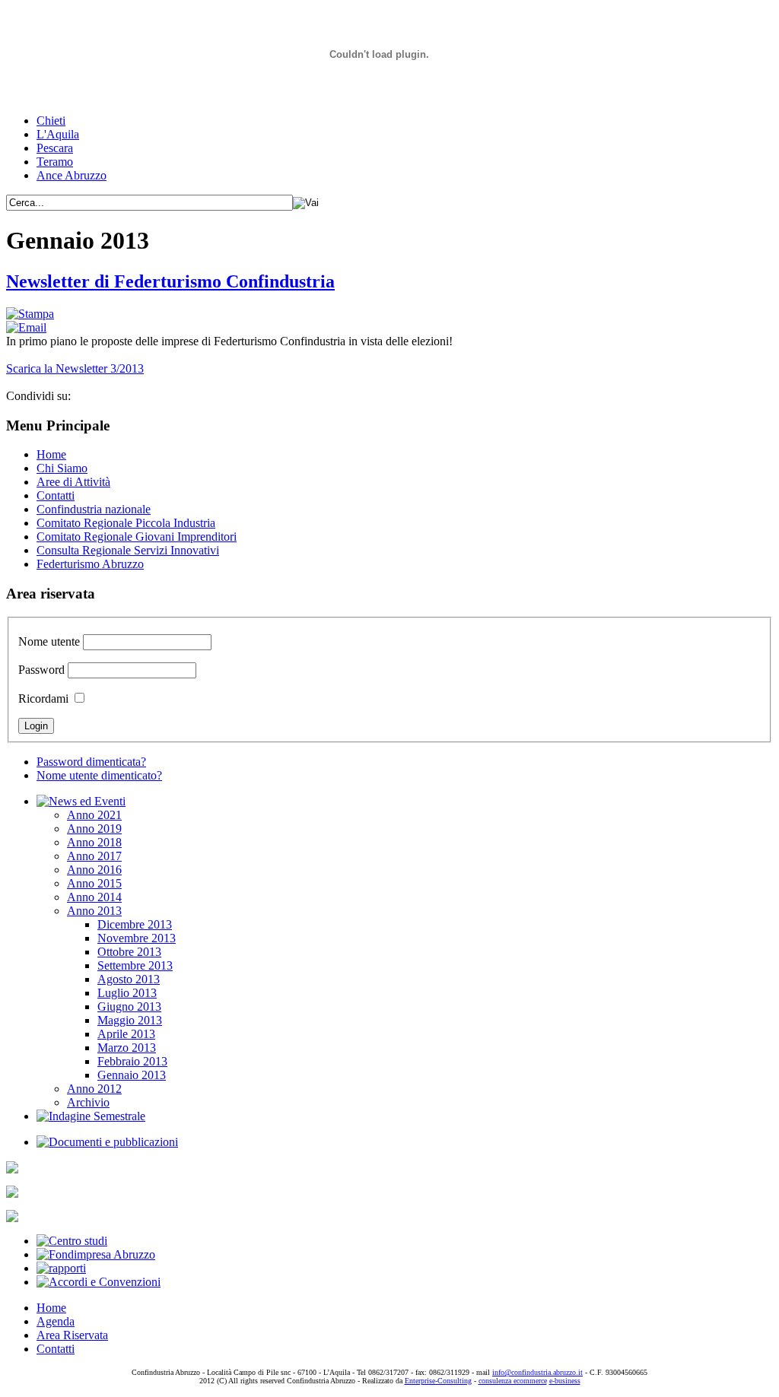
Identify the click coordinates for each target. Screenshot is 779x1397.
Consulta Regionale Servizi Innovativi (128, 550)
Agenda (56, 1321)
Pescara (55, 147)
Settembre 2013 (135, 965)
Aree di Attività (73, 481)
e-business (564, 1380)
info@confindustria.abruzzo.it (537, 1372)
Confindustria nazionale (94, 509)
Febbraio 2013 (132, 1061)
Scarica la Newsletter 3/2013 (75, 368)
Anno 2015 (94, 883)
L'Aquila (58, 134)
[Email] (26, 327)
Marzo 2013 (126, 1047)
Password (41, 669)
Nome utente (49, 641)
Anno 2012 (94, 1088)
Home (51, 454)
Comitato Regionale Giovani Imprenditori (137, 536)
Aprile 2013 (126, 1033)
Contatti (56, 495)
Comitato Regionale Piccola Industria (126, 522)
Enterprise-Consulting (438, 1380)
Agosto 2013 (128, 979)
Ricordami (43, 698)
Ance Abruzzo (72, 175)
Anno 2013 (94, 910)
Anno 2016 (94, 869)
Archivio (88, 1102)
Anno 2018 (94, 842)
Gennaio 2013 (131, 1074)
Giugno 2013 (129, 1006)
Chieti (51, 120)
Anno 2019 (94, 828)
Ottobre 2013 (129, 951)
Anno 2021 (94, 814)
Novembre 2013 (136, 938)
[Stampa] (30, 313)
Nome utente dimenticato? (99, 775)
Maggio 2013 (129, 1020)
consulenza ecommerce (513, 1380)
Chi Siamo (62, 468)
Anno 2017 (94, 855)
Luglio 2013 (127, 992)
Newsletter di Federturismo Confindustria (170, 281)
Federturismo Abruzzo (90, 563)
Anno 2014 (94, 897)
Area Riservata (72, 1335)
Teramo (55, 161)
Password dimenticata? (91, 761)
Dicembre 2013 (134, 924)
